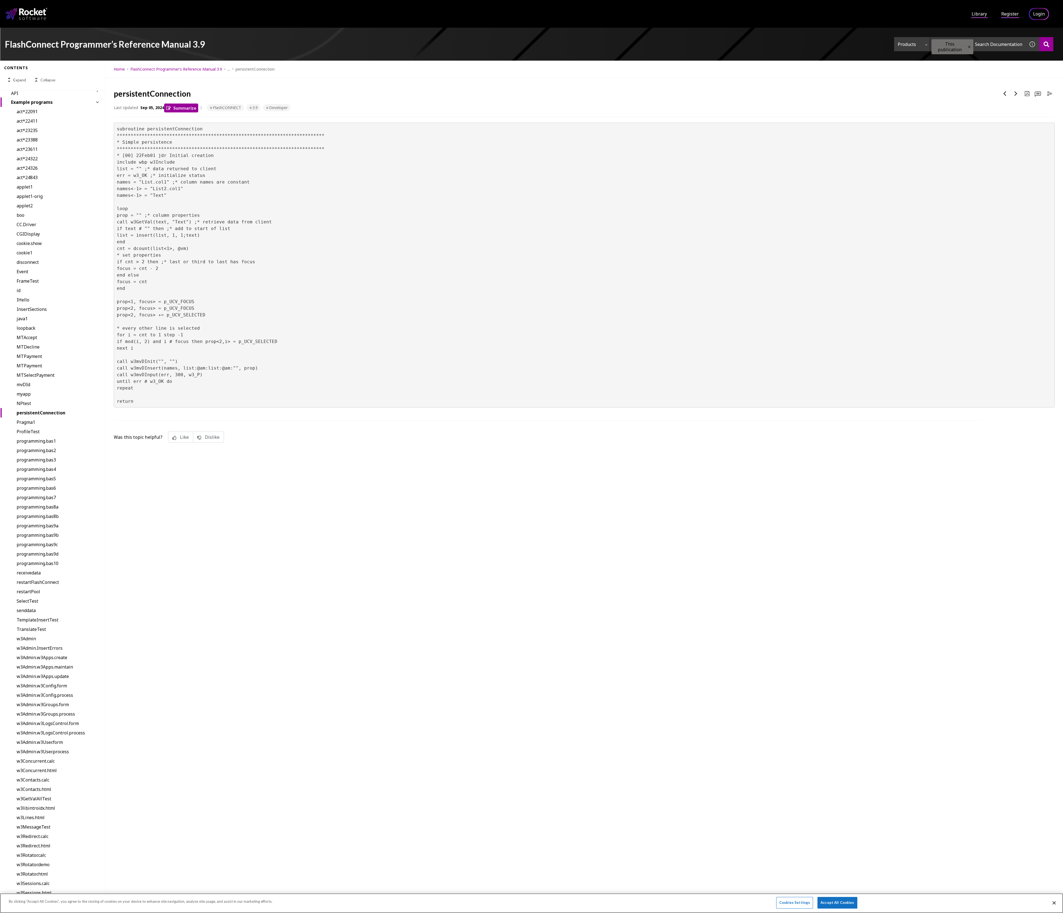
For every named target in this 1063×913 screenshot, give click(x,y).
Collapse (47, 80)
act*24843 (27, 177)
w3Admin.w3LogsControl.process (51, 733)
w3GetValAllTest (34, 799)
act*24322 (27, 159)
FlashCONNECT (227, 107)
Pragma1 (26, 422)
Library (979, 14)
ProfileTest (28, 432)
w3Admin (26, 639)
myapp (24, 394)
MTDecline (28, 347)
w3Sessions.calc (33, 883)
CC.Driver (26, 224)
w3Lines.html (31, 817)
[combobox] (977, 44)
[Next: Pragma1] (1015, 93)
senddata (26, 610)
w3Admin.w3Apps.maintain (45, 667)
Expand (19, 80)
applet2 (25, 206)
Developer (278, 107)
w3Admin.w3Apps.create (42, 657)
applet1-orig (30, 196)
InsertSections (32, 309)
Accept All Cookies (837, 902)
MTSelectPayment (36, 375)
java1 (22, 319)
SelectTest (27, 601)
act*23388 (27, 140)
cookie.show (29, 243)
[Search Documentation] (1046, 44)
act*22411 (27, 121)
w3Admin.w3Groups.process (46, 714)
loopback (26, 328)
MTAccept (27, 337)
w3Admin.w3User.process (43, 752)
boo (20, 215)
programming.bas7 (36, 497)
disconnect (28, 262)
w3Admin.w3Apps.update (43, 676)
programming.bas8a (37, 507)
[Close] (1054, 903)
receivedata (29, 573)
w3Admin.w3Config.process (45, 695)
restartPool (28, 592)
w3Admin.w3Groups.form (43, 704)
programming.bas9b (38, 535)
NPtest (24, 403)
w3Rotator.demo (33, 865)
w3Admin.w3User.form (40, 742)
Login (1039, 14)
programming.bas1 (36, 441)
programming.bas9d (37, 554)
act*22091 (27, 112)
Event (22, 272)
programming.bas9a (37, 526)
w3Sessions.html (34, 893)
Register (1010, 14)
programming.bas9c (37, 544)
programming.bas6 (36, 488)
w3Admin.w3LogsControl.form (48, 723)
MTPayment (29, 356)
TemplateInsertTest (37, 620)
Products (907, 44)
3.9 (255, 107)
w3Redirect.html (33, 846)
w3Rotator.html (32, 874)
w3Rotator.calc (31, 855)
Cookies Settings (794, 902)
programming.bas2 (36, 450)
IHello (23, 300)
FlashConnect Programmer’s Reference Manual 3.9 (176, 69)
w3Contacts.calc (33, 780)
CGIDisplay (28, 234)
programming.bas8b (38, 516)
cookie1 (24, 253)
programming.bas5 (36, 479)
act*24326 (27, 168)
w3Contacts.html (34, 789)
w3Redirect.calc (32, 836)
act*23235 (27, 130)
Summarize (184, 107)
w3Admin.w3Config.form (42, 686)
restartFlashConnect (38, 582)
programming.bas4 (36, 469)
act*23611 (27, 149)
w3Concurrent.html (37, 770)
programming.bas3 (36, 460)
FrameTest (28, 281)
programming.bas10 (37, 563)
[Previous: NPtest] (1004, 93)
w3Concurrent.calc (36, 761)
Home (119, 69)
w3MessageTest (33, 827)
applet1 (25, 187)
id (18, 290)
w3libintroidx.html (36, 808)
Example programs (32, 102)
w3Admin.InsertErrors (40, 648)
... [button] (229, 69)
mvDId (23, 384)
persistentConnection (41, 413)
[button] (969, 47)
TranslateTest (31, 629)
